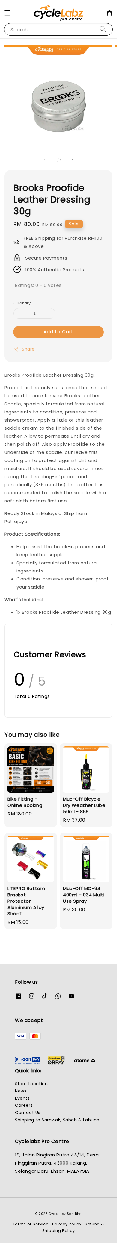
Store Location (31, 1084)
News (20, 1091)
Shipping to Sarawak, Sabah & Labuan (57, 1120)
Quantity (22, 303)
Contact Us (27, 1112)
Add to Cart (59, 331)
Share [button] (28, 349)
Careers (24, 1105)
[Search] (102, 29)
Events (22, 1098)
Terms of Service (31, 1224)
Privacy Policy (67, 1224)
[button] (7, 13)
